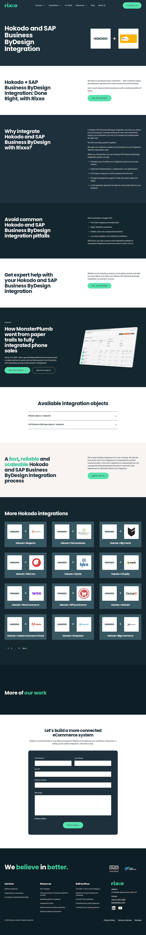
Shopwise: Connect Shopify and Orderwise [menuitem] (87, 894)
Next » (24, 648)
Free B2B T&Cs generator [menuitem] (85, 899)
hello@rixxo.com (118, 902)
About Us (102, 5)
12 (19, 648)
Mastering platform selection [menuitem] (50, 899)
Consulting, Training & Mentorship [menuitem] (17, 897)
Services (38, 5)
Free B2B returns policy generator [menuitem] (87, 907)
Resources (80, 5)
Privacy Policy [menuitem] (109, 920)
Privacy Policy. (40, 818)
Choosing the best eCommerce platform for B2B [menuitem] (54, 894)
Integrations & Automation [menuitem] (14, 893)
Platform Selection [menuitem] (11, 889)
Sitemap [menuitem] (138, 920)
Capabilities (53, 5)
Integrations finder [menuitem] (46, 903)
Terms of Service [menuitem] (125, 920)
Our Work (68, 5)
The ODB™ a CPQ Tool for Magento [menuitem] (88, 889)
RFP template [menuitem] (45, 889)
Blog (93, 5)
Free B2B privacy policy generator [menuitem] (87, 903)
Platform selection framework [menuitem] (50, 911)
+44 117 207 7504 (118, 900)
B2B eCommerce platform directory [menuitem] (52, 907)
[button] (73, 416)
